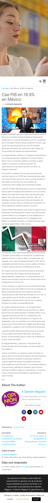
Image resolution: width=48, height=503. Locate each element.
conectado (25, 467)
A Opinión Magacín (13, 104)
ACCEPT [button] (36, 499)
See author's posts (33, 405)
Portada (5, 88)
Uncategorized (18, 427)
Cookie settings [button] (22, 499)
